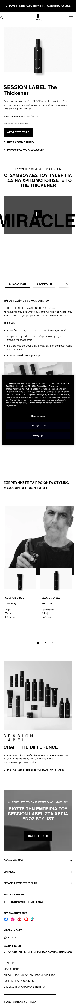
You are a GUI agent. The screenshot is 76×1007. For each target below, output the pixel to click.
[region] (38, 410)
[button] (38, 860)
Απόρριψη (38, 435)
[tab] (17, 284)
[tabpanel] (38, 361)
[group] (38, 608)
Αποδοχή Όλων (38, 425)
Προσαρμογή (38, 416)
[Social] (6, 919)
